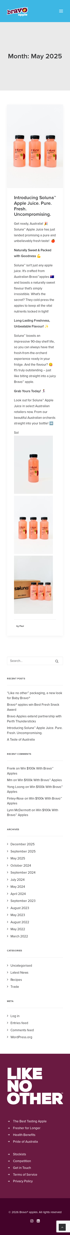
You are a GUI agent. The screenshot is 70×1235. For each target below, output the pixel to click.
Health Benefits (24, 1135)
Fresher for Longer (26, 1128)
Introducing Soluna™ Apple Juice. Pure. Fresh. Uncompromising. (35, 206)
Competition (22, 1161)
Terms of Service (25, 1175)
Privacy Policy (23, 1181)
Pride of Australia (25, 1142)
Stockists (19, 1154)
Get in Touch (22, 1168)
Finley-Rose (15, 798)
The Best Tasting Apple (30, 1121)
